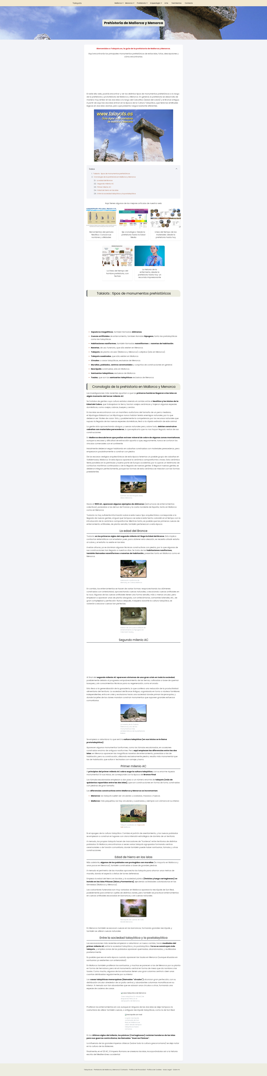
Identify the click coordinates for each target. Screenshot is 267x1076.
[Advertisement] (133, 76)
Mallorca (118, 3)
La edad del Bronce (105, 180)
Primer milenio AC (104, 187)
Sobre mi (176, 1070)
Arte (166, 3)
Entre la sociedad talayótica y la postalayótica (116, 193)
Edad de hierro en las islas (107, 190)
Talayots (77, 3)
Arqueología (155, 3)
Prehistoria (141, 3)
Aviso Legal (167, 1070)
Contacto (189, 3)
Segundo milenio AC (105, 183)
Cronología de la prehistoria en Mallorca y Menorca (115, 177)
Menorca (128, 3)
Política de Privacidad (137, 1070)
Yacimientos (176, 3)
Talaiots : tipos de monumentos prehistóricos (111, 173)
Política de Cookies (154, 1070)
